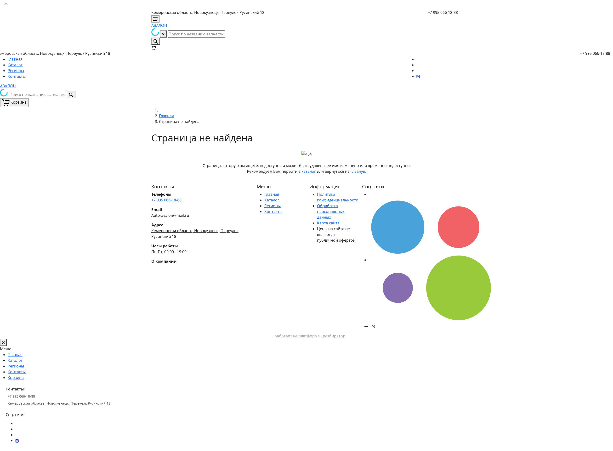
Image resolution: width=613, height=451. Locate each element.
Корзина (16, 377)
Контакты (17, 76)
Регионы (16, 70)
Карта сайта (328, 223)
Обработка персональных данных (331, 211)
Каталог (15, 64)
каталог (308, 171)
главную (358, 171)
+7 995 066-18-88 (443, 12)
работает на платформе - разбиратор (309, 336)
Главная (15, 59)
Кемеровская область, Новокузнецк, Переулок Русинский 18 (207, 12)
